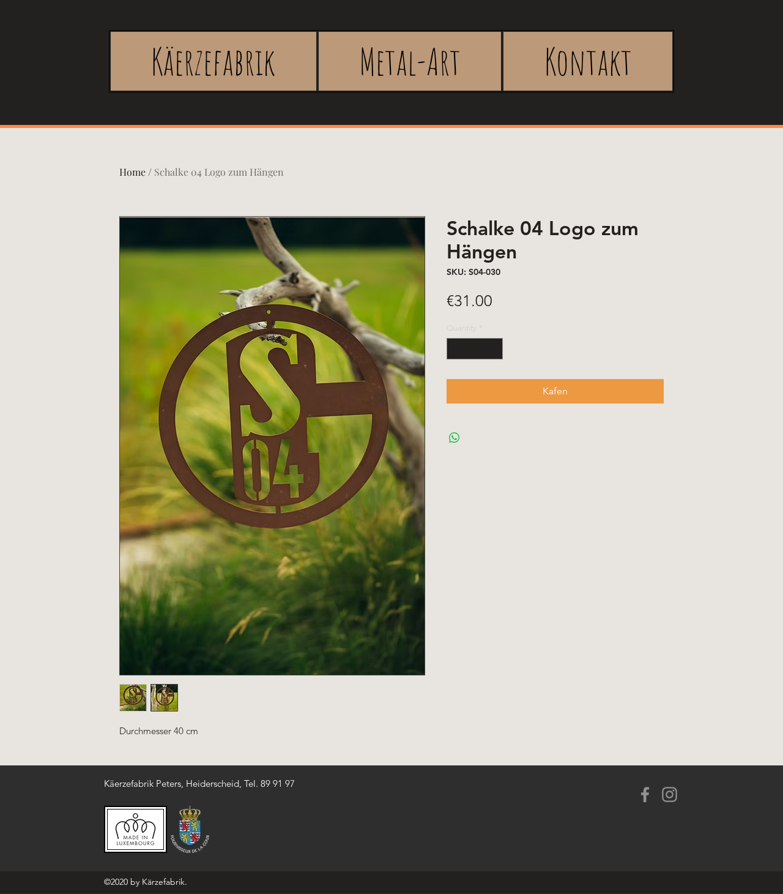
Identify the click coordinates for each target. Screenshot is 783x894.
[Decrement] (455, 349)
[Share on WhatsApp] (454, 437)
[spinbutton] (475, 349)
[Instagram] (669, 794)
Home (132, 171)
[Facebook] (645, 794)
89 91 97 (278, 783)
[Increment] (494, 349)
